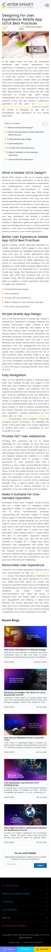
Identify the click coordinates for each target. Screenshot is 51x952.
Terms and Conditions (33, 942)
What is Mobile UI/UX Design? (20, 127)
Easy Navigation (16, 143)
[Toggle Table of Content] (44, 124)
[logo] (17, 5)
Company (8, 901)
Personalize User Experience (21, 159)
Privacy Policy (14, 942)
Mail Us (27, 949)
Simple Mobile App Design (20, 139)
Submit (40, 865)
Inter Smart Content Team (30, 28)
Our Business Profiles (14, 925)
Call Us (10, 949)
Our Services (9, 909)
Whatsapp (44, 949)
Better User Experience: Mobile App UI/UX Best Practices (26, 133)
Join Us (6, 917)
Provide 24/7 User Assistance (21, 148)
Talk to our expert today (16, 893)
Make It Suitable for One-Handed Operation (23, 153)
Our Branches (10, 885)
